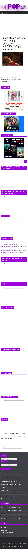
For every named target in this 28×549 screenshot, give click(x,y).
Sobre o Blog (4, 527)
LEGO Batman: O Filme (15, 516)
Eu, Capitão (3, 487)
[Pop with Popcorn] (14, 5)
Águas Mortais (4, 242)
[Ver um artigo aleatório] (25, 12)
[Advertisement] (14, 22)
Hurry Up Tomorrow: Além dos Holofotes (10, 246)
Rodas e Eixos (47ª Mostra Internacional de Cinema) (13, 493)
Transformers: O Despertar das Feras (9, 498)
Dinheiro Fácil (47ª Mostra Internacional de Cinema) (13, 496)
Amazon (3, 438)
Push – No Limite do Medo (7, 244)
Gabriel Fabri (4, 530)
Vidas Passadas (4, 490)
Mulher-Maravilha (14, 513)
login (13, 79)
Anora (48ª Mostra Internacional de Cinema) (11, 252)
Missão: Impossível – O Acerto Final (9, 250)
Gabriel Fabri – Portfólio (8, 532)
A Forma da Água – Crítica (14, 507)
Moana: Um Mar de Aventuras (17, 518)
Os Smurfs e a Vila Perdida (15, 510)
